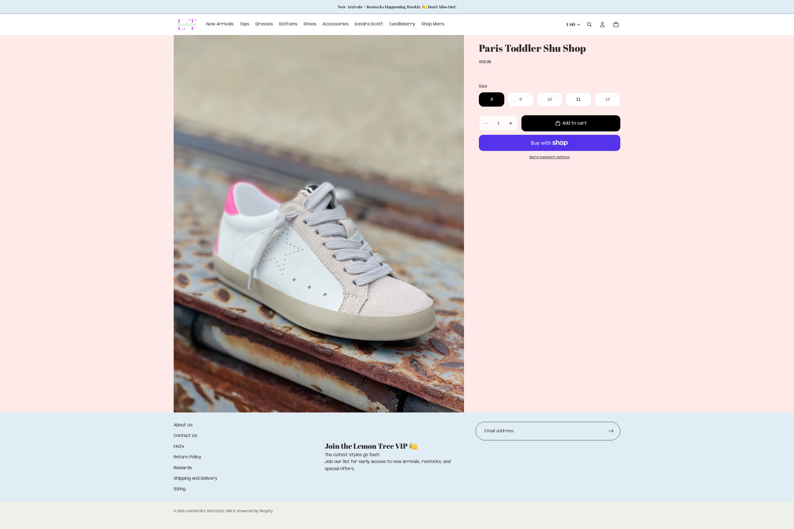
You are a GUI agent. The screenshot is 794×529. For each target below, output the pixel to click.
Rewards (183, 468)
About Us (183, 425)
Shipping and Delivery (195, 478)
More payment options (549, 157)
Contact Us (185, 436)
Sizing (179, 489)
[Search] (589, 24)
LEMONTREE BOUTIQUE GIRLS (210, 511)
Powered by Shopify (255, 511)
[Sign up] (611, 431)
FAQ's (179, 446)
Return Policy (187, 457)
